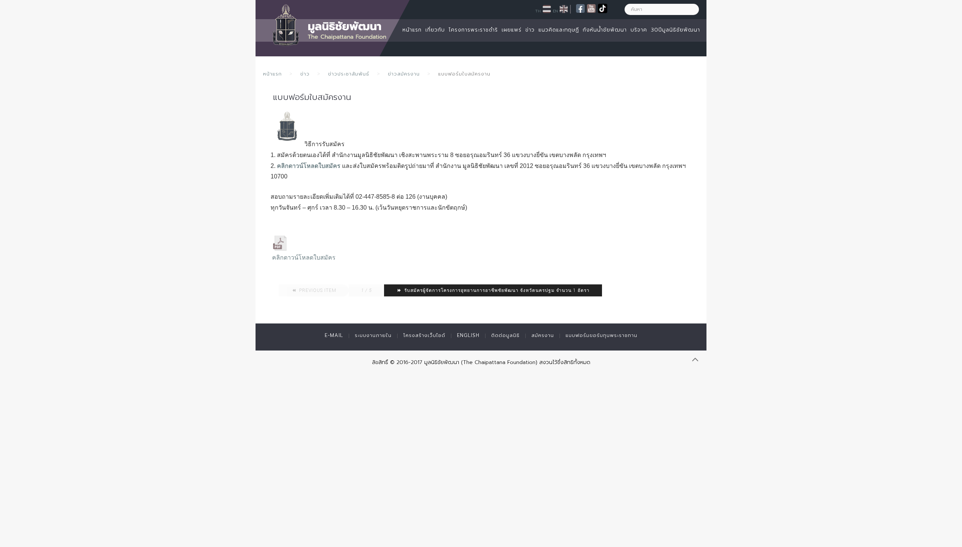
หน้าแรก (412, 30)
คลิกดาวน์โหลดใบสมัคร (308, 166)
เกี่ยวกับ (435, 30)
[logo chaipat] (287, 126)
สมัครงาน (542, 335)
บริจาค (639, 30)
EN (555, 11)
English (468, 335)
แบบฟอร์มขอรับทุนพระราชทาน (601, 335)
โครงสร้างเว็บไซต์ (424, 335)
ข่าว (530, 30)
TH (538, 11)
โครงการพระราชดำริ (473, 30)
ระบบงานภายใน (373, 335)
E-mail (334, 335)
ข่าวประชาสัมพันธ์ (348, 73)
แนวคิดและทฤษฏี (558, 30)
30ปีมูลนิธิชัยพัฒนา (675, 30)
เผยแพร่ (512, 30)
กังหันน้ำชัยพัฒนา (605, 30)
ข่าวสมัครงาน (404, 73)
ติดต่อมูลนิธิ (505, 335)
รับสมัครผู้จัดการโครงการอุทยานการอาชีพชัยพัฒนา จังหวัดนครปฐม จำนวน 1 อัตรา (496, 290)
